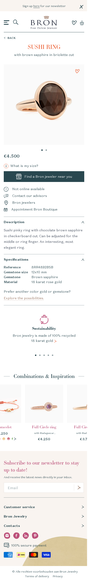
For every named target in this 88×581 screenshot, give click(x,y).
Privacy (58, 576)
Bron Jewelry (15, 516)
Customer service (19, 507)
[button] (6, 22)
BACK (12, 38)
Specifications (16, 259)
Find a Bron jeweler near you (48, 176)
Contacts (12, 526)
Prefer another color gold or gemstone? (37, 294)
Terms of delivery (37, 576)
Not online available (28, 189)
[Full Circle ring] (44, 413)
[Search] (16, 22)
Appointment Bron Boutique (34, 209)
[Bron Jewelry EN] (44, 22)
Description (14, 222)
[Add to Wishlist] (77, 71)
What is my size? (22, 166)
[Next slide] (15, 439)
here (36, 6)
